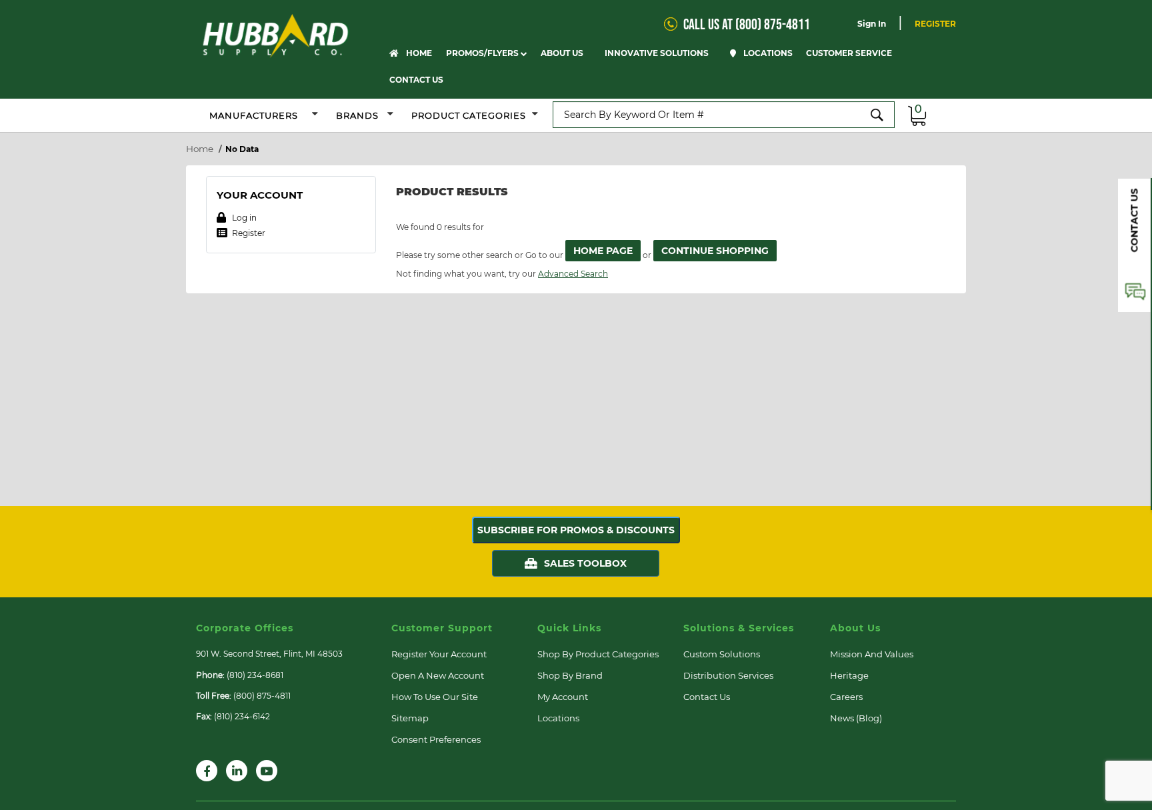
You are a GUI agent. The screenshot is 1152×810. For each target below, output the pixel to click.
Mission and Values (871, 654)
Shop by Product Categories (598, 654)
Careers (846, 696)
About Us (563, 53)
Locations (767, 53)
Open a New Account (437, 675)
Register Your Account (439, 654)
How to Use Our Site (434, 696)
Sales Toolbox (585, 563)
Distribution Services (728, 675)
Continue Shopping (715, 251)
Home (418, 53)
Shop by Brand (570, 675)
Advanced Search (573, 274)
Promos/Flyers (483, 53)
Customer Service (850, 53)
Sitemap (410, 718)
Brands (358, 115)
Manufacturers (253, 115)
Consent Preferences (436, 739)
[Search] (877, 114)
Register (935, 24)
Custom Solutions (721, 654)
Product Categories (468, 115)
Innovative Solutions (658, 53)
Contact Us (416, 80)
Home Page (603, 251)
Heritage (849, 675)
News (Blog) (856, 718)
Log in (243, 218)
